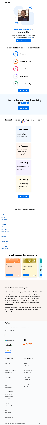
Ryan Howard (4, 217)
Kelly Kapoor (4, 239)
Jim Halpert (3, 224)
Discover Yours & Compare (23, 40)
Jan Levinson (4, 246)
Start (9, 275)
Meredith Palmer (5, 231)
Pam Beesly (3, 214)
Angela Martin (4, 234)
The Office (30, 37)
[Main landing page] (8, 2)
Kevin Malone (4, 229)
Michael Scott (4, 222)
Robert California (5, 243)
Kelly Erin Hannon (5, 241)
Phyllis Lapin (3, 236)
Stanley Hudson (4, 248)
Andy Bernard (4, 219)
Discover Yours (23, 90)
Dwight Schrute (4, 227)
